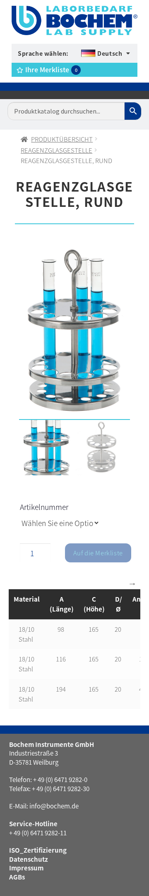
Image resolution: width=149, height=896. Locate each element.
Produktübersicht (62, 139)
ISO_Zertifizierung (38, 850)
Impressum (26, 867)
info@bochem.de (54, 805)
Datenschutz (28, 859)
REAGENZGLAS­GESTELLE (56, 150)
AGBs (17, 876)
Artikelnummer (44, 507)
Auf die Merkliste (98, 552)
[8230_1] (74, 331)
